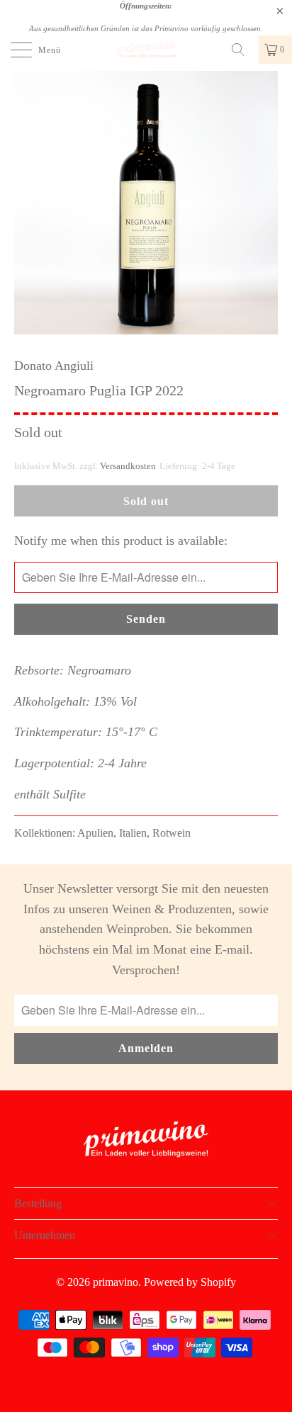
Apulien (95, 833)
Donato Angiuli (54, 365)
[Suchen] (243, 49)
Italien (133, 833)
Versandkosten (128, 466)
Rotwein (171, 833)
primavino (115, 1282)
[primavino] (146, 49)
